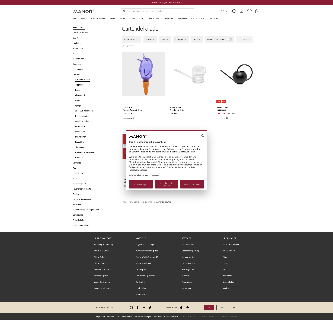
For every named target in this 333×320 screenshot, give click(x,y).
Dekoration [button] (148, 202)
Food (225, 269)
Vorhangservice (188, 257)
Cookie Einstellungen (142, 317)
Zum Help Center (104, 307)
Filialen (225, 257)
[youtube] (143, 307)
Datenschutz (126, 317)
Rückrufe (185, 276)
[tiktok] (150, 307)
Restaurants (227, 276)
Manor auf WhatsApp (102, 288)
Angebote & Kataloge (145, 245)
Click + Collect (99, 257)
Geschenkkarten (188, 245)
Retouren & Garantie (102, 251)
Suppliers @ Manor (101, 269)
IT (234, 307)
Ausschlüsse (187, 282)
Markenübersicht (171, 317)
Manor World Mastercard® (147, 257)
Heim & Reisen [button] (135, 202)
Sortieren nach (130, 39)
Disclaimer (157, 317)
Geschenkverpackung (190, 251)
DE (222, 11)
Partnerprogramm (101, 276)
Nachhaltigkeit (228, 282)
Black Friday (141, 288)
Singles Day (140, 282)
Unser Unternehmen (231, 245)
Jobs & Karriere (229, 251)
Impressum (100, 317)
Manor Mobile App (143, 263)
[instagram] (131, 307)
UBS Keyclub (141, 269)
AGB (117, 317)
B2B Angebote (188, 269)
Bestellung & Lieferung (103, 245)
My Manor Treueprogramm (147, 251)
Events (225, 263)
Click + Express (100, 263)
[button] (75, 18)
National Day (141, 294)
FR (222, 307)
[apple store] (181, 307)
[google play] (187, 307)
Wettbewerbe (187, 288)
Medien (226, 288)
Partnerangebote (189, 263)
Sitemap (110, 317)
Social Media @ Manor (145, 276)
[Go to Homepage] (84, 11)
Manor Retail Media (102, 282)
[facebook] (137, 307)
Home (124, 202)
